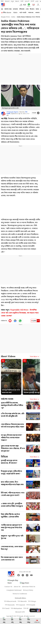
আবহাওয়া (30, 13)
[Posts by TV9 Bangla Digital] (3, 113)
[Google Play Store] (14, 581)
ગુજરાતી (27, 1)
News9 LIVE (34, 608)
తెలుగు (17, 1)
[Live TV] (33, 5)
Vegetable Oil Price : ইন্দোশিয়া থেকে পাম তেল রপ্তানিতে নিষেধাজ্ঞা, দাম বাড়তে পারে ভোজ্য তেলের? (19, 312)
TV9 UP (25, 608)
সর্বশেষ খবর (7, 9)
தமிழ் (37, 1)
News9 (7, 1)
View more (33, 357)
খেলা (27, 9)
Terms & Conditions (20, 594)
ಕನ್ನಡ (12, 1)
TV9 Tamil (5, 608)
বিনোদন (32, 9)
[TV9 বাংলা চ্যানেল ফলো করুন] (28, 5)
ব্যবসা (37, 9)
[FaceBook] (18, 575)
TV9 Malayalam (16, 608)
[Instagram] (27, 575)
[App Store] (26, 583)
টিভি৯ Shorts (7, 13)
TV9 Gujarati (20, 605)
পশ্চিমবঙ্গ (21, 9)
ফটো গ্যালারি (23, 13)
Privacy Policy (28, 590)
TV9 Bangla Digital (12, 112)
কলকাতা (15, 9)
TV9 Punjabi (30, 605)
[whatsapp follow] (20, 320)
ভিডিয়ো (4, 456)
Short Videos (8, 356)
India (13, 17)
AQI (24, 5)
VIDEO (15, 13)
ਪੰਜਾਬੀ (32, 1)
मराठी (22, 1)
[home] (2, 9)
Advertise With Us (28, 587)
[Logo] (3, 5)
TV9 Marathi (22, 601)
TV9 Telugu (32, 601)
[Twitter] (23, 575)
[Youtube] (10, 320)
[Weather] (21, 5)
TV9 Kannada (10, 605)
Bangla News (5, 17)
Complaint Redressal (13, 590)
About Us (17, 587)
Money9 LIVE (20, 612)
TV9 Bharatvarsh (10, 601)
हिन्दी (2, 1)
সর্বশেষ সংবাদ (7, 399)
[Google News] (15, 320)
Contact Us (8, 587)
